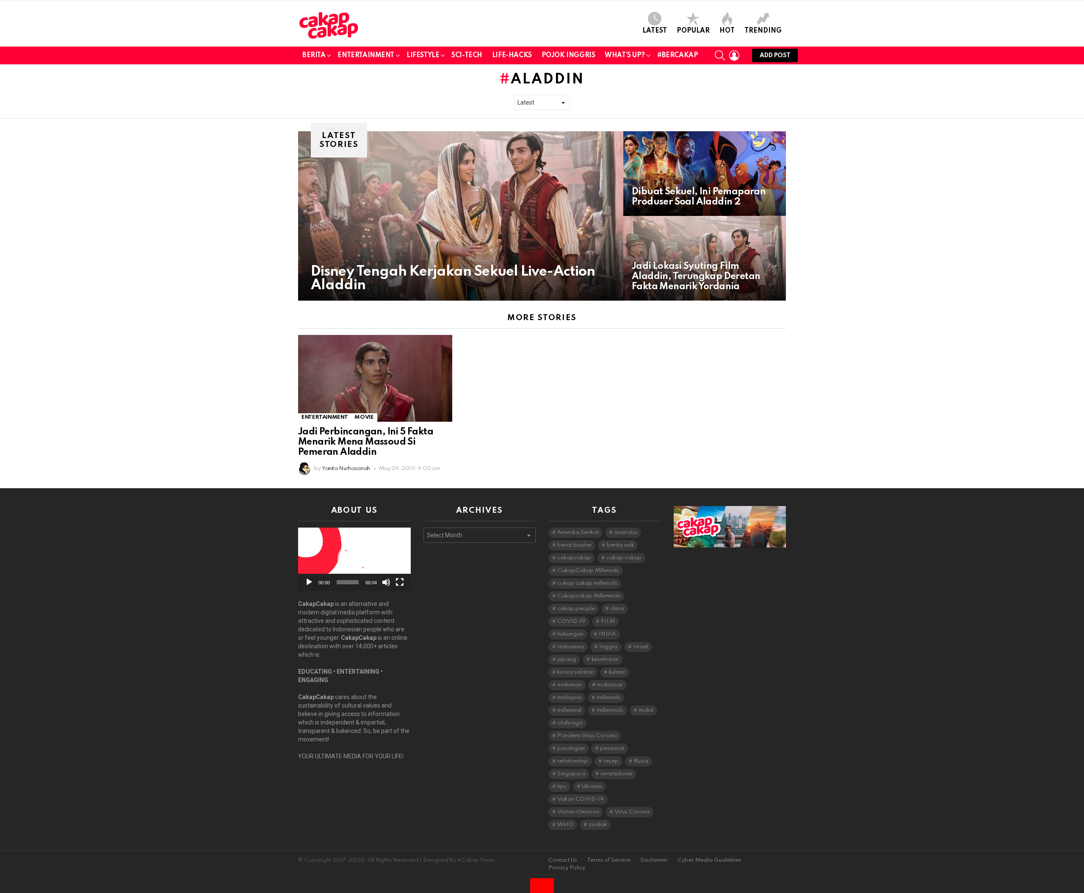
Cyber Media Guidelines (709, 860)
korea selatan (575, 672)
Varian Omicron (578, 812)
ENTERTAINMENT (324, 417)
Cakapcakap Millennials (589, 596)
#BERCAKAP (677, 55)
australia (625, 532)
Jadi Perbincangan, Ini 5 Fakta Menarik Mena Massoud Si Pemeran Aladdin (365, 442)
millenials (608, 697)
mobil (646, 710)
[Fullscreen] (399, 582)
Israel (640, 647)
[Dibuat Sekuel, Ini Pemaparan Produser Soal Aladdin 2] (704, 173)
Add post (775, 55)
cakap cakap (624, 558)
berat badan (574, 545)
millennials (610, 710)
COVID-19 (571, 621)
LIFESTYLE (422, 55)
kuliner (617, 672)
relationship (572, 761)
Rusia (641, 761)
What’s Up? (625, 55)
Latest (654, 31)
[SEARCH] (720, 55)
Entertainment (365, 55)
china (617, 608)
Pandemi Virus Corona (587, 735)
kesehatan (605, 659)
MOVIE (363, 417)
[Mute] (386, 582)
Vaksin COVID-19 (580, 799)
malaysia (569, 697)
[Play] (309, 582)
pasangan (571, 748)
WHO (565, 824)
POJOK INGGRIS (568, 55)
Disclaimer (654, 860)
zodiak (598, 824)
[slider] (348, 582)
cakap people (576, 608)
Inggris (608, 647)
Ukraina (592, 786)
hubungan (570, 634)
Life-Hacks (512, 55)
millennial (569, 710)
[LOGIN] (734, 55)
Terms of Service (608, 860)
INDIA (607, 634)
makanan (569, 685)
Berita (313, 55)
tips (562, 786)
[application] (354, 559)
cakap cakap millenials (587, 583)
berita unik (620, 545)
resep (611, 761)
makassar (610, 685)
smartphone (616, 774)
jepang (566, 659)
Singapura (571, 774)
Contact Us (562, 860)
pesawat (612, 748)
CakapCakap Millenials (588, 570)
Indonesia (570, 647)
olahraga (570, 723)
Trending (763, 31)
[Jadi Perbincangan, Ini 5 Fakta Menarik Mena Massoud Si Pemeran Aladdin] (375, 378)
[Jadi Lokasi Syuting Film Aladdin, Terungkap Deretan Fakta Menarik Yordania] (704, 258)
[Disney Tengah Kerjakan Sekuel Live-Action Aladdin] (460, 216)
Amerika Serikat (578, 532)
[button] (354, 559)
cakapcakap (574, 558)
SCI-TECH (466, 55)
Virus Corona (632, 812)
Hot (727, 31)
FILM (608, 621)
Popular (693, 31)
